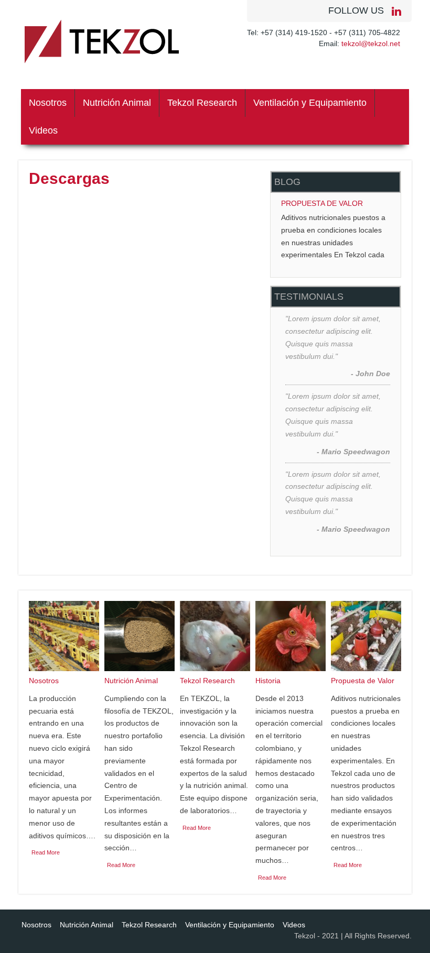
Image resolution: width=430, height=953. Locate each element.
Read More (45, 852)
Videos (43, 130)
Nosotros (48, 102)
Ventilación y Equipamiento (310, 102)
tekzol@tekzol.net (370, 43)
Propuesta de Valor (322, 203)
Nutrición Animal (117, 102)
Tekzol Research (202, 102)
